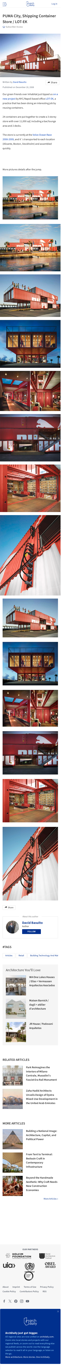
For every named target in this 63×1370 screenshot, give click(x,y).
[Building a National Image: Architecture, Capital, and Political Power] (13, 1139)
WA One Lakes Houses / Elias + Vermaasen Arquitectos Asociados (42, 981)
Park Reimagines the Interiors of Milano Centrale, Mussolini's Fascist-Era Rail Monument (41, 1073)
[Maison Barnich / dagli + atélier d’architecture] (16, 1009)
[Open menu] (4, 4)
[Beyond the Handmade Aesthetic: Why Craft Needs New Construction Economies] (13, 1186)
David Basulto (32, 922)
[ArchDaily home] (30, 3)
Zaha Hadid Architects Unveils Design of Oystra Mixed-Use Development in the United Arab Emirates (42, 1097)
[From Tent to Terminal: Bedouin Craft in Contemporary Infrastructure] (13, 1162)
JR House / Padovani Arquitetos (41, 1026)
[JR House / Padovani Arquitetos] (16, 1032)
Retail (21, 955)
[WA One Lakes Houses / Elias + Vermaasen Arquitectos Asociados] (16, 985)
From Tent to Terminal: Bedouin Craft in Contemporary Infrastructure (39, 1160)
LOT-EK (49, 99)
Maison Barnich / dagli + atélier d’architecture (39, 1005)
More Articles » (51, 1199)
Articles (8, 955)
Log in (54, 4)
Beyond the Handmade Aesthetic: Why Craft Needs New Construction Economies (41, 1184)
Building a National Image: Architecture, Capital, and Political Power (41, 1135)
